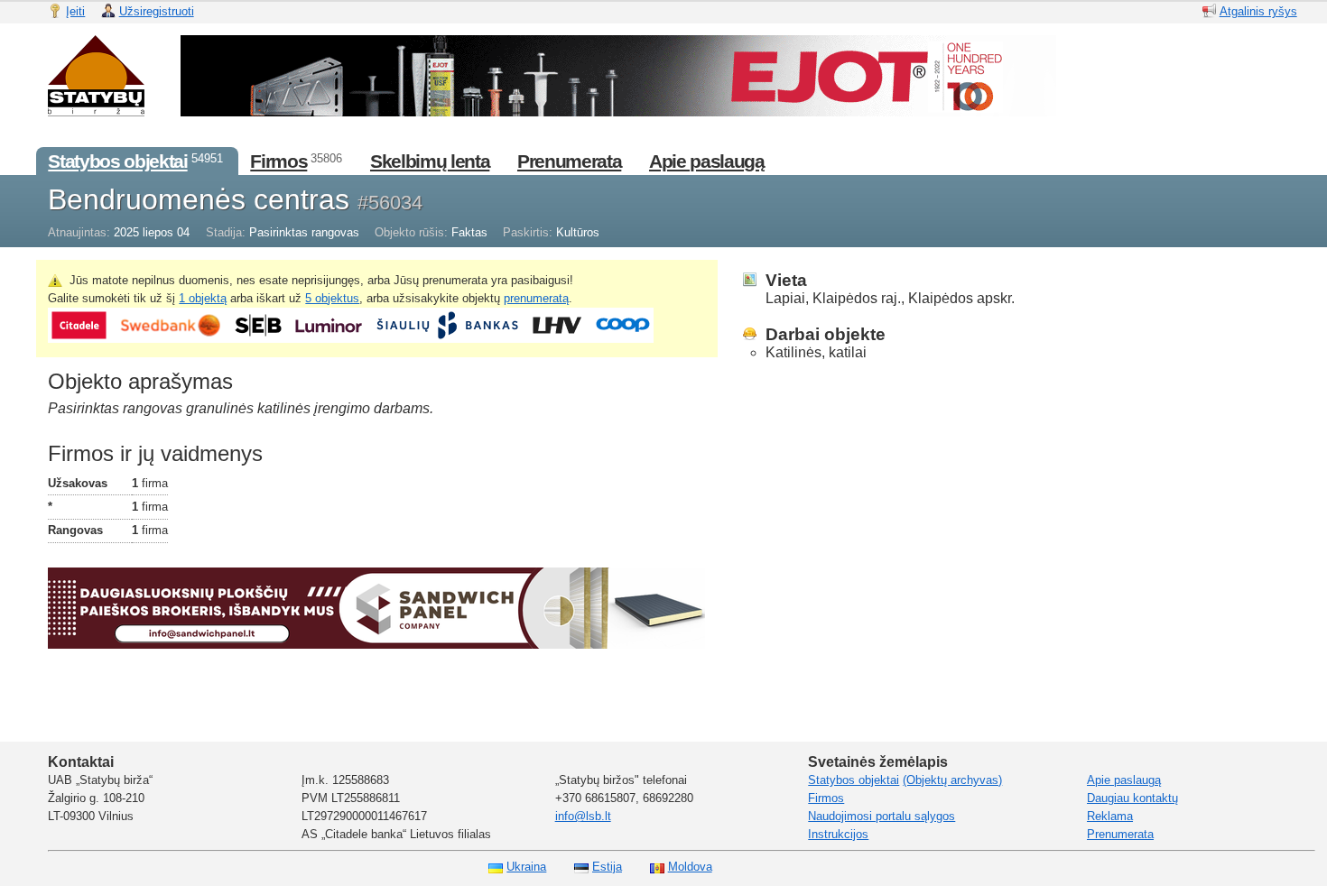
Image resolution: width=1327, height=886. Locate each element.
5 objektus (332, 298)
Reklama (1110, 816)
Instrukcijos (838, 834)
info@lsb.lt (583, 816)
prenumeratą (536, 298)
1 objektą (203, 298)
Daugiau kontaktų (1132, 798)
